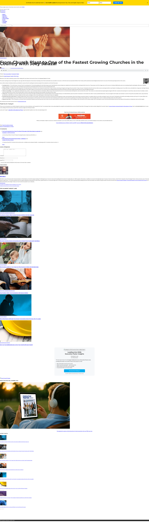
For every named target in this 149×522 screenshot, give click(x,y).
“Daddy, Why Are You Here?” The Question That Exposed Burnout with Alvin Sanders (16, 497)
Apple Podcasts (7, 76)
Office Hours (5, 18)
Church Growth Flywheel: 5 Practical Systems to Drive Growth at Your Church (132, 180)
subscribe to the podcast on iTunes (16, 109)
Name (1, 157)
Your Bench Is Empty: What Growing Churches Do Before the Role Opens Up (17, 215)
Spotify (12, 76)
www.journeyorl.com (22, 101)
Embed (17, 73)
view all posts (2, 183)
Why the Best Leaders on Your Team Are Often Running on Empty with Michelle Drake (19, 267)
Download (14, 73)
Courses (4, 22)
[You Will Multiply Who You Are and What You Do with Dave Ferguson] (3, 505)
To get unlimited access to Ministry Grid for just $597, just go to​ (68, 122)
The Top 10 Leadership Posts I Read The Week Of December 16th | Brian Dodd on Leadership (21, 131)
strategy (5, 264)
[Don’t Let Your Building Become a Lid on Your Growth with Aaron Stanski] (15, 341)
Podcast (4, 15)
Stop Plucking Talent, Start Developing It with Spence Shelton (14, 292)
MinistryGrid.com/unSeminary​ (87, 122)
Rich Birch (2, 68)
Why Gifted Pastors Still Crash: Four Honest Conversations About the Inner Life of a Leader (20, 318)
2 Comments (13, 68)
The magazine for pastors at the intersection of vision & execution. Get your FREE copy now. (74, 431)
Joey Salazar (21, 68)
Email (1, 160)
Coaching (4, 21)
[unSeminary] (2, 10)
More (17, 76)
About (4, 14)
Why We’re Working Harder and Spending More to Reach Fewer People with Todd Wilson (20, 240)
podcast (1, 264)
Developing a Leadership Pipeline (6, 290)
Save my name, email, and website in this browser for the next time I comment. (16, 162)
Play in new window (7, 73)
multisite (1, 342)
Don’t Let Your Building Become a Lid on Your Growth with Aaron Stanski (16, 344)
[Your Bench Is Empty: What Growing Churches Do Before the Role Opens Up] (15, 211)
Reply (3, 137)
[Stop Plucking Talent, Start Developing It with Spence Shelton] (15, 289)
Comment (2, 155)
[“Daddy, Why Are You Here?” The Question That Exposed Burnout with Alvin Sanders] (3, 495)
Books (3, 19)
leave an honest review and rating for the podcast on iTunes (120, 106)
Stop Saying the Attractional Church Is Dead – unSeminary (14, 138)
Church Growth (17, 68)
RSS (15, 76)
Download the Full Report (74, 370)
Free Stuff (4, 17)
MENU (23, 7)
